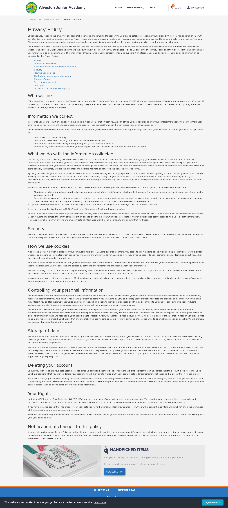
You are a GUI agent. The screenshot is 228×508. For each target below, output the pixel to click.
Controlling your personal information (52, 76)
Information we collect (45, 63)
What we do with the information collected (55, 66)
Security (38, 69)
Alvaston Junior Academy (62, 7)
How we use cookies (44, 73)
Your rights (39, 85)
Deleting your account (45, 82)
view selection (114, 472)
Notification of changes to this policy (52, 88)
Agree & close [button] (212, 502)
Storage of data (42, 79)
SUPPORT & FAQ (126, 490)
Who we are (40, 60)
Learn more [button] (100, 502)
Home (118, 7)
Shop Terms (101, 490)
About (153, 7)
